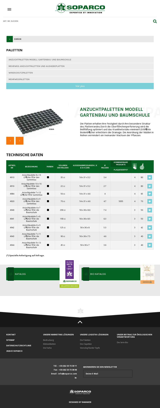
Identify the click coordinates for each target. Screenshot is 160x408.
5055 (121, 201)
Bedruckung (48, 340)
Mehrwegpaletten (19, 79)
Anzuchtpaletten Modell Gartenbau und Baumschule (40, 59)
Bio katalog (98, 273)
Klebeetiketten (49, 344)
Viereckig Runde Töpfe (90, 348)
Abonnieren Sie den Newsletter (100, 367)
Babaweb (86, 402)
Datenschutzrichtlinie (18, 345)
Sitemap (10, 340)
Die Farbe (47, 348)
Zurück (17, 39)
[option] (39, 121)
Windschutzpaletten (21, 72)
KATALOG (20, 273)
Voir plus (80, 86)
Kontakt (11, 334)
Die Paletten (85, 340)
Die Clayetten (86, 344)
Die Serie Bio (122, 342)
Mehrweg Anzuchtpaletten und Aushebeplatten (37, 66)
